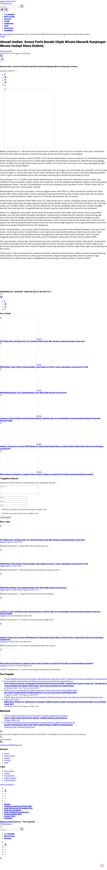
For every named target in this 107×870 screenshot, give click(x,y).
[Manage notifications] (102, 865)
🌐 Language (9, 834)
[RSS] (5, 800)
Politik (2, 36)
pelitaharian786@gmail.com (11, 745)
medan (7, 773)
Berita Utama (9, 756)
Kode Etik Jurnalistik (12, 810)
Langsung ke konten (8, 1)
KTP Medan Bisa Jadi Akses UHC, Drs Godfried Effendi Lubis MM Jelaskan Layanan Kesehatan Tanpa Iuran (42, 341)
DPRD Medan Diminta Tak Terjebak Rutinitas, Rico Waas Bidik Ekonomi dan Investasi (33, 393)
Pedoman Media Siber (13, 814)
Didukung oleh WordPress (10, 822)
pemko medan (10, 780)
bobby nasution (10, 778)
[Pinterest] (5, 793)
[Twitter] (5, 78)
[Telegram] (5, 80)
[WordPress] (5, 796)
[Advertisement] (53, 275)
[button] (22, 6)
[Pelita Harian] (6, 3)
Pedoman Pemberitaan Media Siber (18, 806)
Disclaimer (8, 818)
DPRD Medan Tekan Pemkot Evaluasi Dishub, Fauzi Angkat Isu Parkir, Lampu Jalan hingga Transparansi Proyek (44, 367)
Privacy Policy (9, 816)
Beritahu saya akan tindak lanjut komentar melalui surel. (25, 509)
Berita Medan (9, 776)
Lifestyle (7, 760)
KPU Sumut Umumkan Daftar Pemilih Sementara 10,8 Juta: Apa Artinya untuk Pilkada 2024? (40, 693)
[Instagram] (5, 798)
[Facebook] (4, 75)
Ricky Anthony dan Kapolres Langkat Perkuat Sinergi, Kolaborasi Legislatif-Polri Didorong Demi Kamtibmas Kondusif (46, 474)
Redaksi (7, 804)
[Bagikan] (2, 59)
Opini (6, 762)
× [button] (1, 826)
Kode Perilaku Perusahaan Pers (16, 812)
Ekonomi (7, 838)
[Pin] (5, 83)
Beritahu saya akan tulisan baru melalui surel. (20, 513)
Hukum (7, 758)
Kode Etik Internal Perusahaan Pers (18, 808)
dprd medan (9, 771)
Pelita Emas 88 (5, 51)
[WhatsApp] (5, 85)
